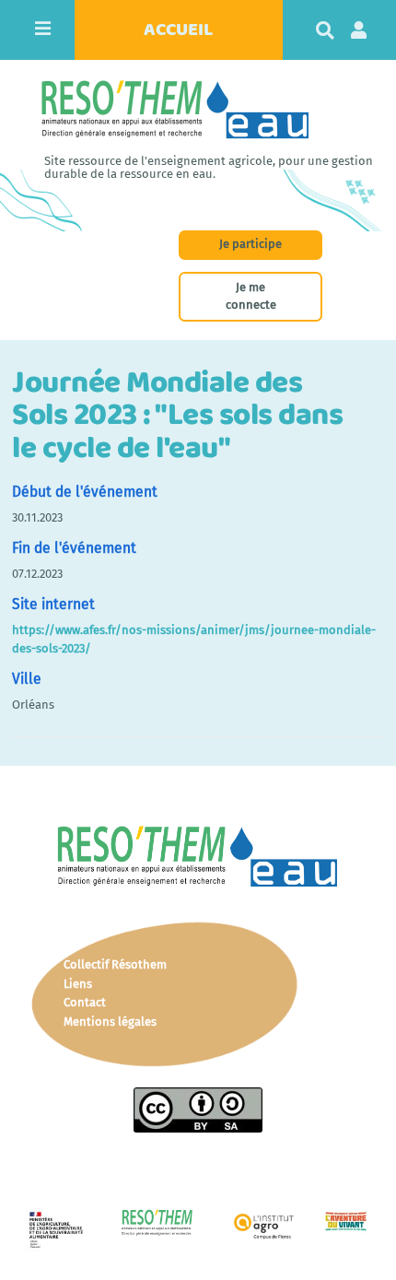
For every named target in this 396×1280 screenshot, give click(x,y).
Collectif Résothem (115, 964)
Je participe (250, 244)
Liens (78, 984)
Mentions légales (110, 1021)
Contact (85, 1002)
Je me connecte (251, 295)
